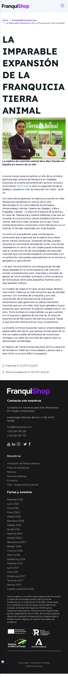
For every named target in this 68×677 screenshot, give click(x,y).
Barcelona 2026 (15, 520)
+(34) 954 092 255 (16, 431)
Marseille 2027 (15, 563)
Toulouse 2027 (15, 580)
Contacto (12, 480)
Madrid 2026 (14, 516)
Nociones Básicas (16, 476)
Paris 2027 (13, 572)
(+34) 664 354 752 (16, 435)
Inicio (5, 20)
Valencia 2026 (14, 533)
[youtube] (8, 444)
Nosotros (14, 456)
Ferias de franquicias (18, 467)
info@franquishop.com (19, 427)
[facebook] (29, 444)
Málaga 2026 (14, 525)
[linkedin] (13, 444)
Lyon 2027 (13, 567)
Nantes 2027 (14, 584)
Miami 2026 (13, 555)
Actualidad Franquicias (24, 20)
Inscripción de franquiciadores (23, 463)
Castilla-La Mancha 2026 (20, 589)
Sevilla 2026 (13, 529)
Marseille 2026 (15, 499)
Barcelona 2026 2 (16, 542)
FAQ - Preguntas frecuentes (22, 484)
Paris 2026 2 (13, 512)
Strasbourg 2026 (16, 559)
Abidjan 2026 (14, 546)
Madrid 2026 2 (15, 537)
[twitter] (25, 444)
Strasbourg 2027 (16, 576)
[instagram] (18, 444)
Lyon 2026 (13, 503)
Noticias (11, 472)
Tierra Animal (23, 186)
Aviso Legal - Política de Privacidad (34, 663)
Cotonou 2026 (15, 550)
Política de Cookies (34, 666)
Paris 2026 (13, 508)
